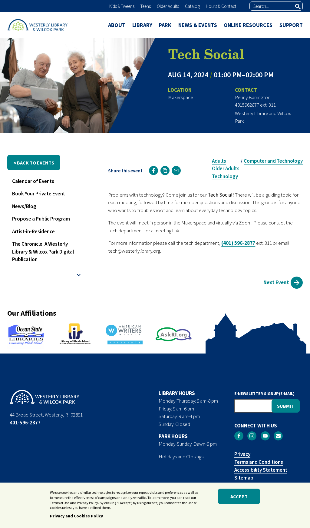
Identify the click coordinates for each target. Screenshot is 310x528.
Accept (239, 496)
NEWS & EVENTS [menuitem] (197, 25)
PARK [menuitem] (165, 25)
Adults (219, 161)
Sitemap (243, 477)
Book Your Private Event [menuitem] (38, 193)
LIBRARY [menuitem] (142, 25)
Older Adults (168, 6)
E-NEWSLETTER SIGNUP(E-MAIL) (264, 393)
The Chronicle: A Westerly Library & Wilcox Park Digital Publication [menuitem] (43, 252)
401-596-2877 (25, 422)
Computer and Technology (273, 161)
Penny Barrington (252, 97)
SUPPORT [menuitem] (291, 25)
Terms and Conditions (258, 462)
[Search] (298, 6)
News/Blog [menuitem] (24, 206)
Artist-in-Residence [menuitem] (33, 231)
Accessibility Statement (260, 470)
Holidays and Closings (181, 456)
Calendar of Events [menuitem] (33, 181)
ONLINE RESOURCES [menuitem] (248, 25)
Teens (145, 6)
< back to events (33, 163)
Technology (225, 176)
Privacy (242, 454)
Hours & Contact (221, 6)
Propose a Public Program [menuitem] (41, 218)
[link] (153, 170)
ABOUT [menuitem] (116, 25)
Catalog (192, 6)
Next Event (276, 282)
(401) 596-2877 (238, 243)
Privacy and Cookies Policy (76, 516)
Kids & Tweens (121, 6)
